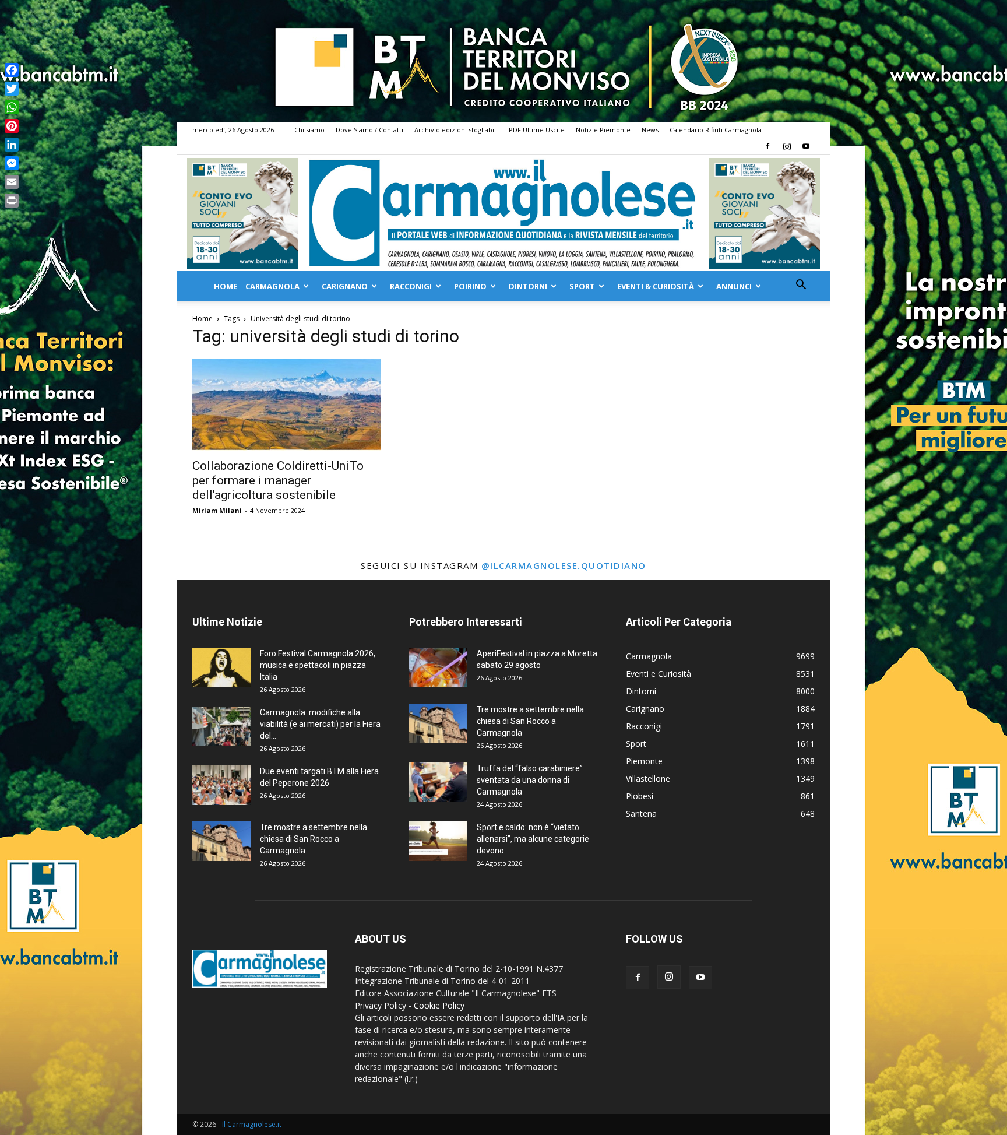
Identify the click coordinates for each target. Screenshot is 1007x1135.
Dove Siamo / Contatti (369, 129)
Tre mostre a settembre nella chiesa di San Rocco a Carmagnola (313, 839)
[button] (801, 285)
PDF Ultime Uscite (537, 129)
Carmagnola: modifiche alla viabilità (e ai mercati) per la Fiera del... (320, 724)
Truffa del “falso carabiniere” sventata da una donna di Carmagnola (530, 780)
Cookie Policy (439, 1005)
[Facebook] (767, 146)
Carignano (345, 286)
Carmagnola (272, 286)
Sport (582, 286)
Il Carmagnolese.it (251, 1124)
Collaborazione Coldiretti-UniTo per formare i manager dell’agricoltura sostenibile (278, 480)
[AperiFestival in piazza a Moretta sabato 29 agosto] (438, 668)
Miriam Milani (217, 510)
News (650, 129)
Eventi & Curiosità (655, 286)
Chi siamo (309, 129)
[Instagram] (786, 146)
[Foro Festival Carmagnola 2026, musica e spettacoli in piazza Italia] (221, 668)
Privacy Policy (380, 1005)
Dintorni (528, 286)
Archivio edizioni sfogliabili (456, 129)
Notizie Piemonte (603, 129)
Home (225, 286)
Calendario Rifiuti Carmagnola (716, 129)
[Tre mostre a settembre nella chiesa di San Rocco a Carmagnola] (221, 841)
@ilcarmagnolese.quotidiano (563, 565)
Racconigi (411, 286)
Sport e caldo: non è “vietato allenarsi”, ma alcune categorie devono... (533, 839)
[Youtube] (806, 146)
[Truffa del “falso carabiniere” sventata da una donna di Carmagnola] (438, 782)
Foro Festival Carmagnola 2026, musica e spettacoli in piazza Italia (317, 665)
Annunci (734, 286)
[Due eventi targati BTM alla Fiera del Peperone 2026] (221, 785)
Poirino (470, 286)
